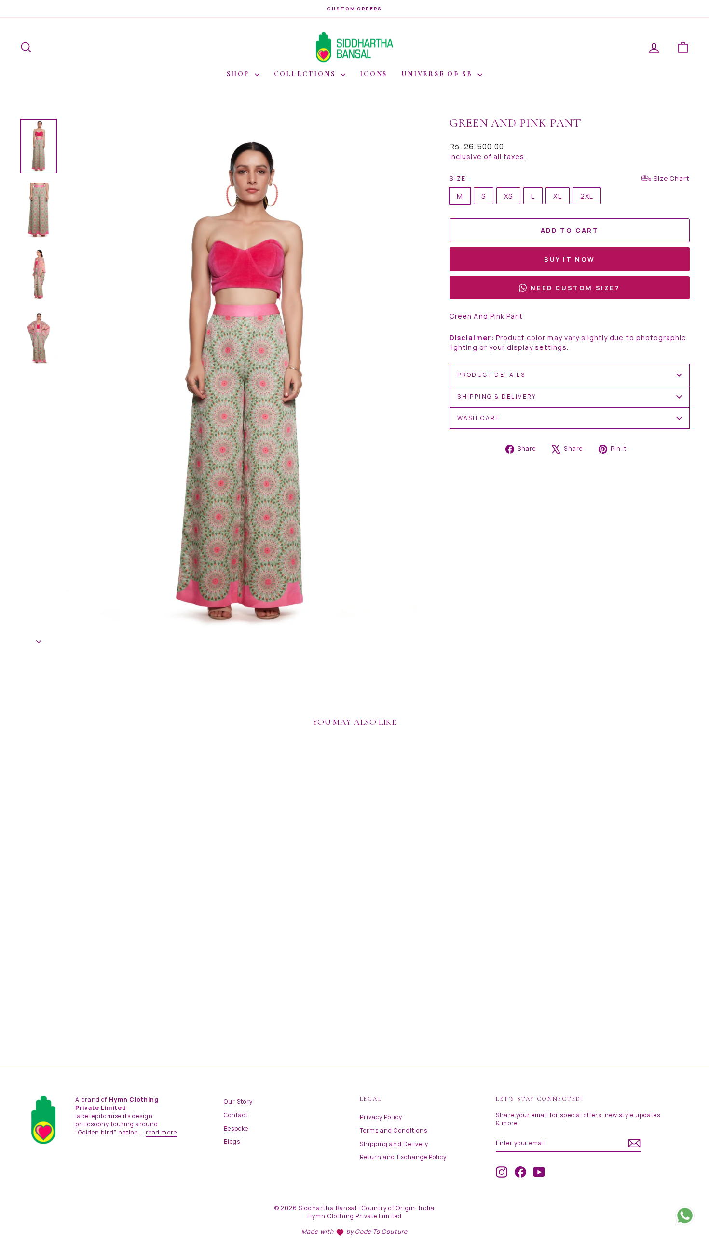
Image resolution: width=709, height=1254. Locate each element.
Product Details (491, 375)
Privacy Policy (381, 1117)
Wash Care (478, 418)
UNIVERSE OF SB (438, 74)
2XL (586, 195)
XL (557, 195)
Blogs (232, 1141)
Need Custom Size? (575, 287)
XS (508, 195)
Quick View (99, 979)
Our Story (238, 1101)
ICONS (373, 74)
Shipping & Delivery (497, 396)
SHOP (239, 74)
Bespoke (236, 1128)
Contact (236, 1115)
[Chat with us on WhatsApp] (685, 1217)
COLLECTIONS (306, 74)
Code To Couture (381, 1231)
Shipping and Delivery (394, 1144)
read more (161, 1132)
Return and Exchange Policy (403, 1157)
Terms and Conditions (393, 1130)
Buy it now (569, 259)
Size (570, 178)
